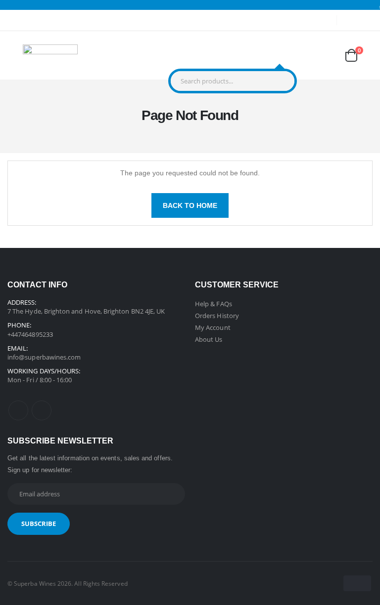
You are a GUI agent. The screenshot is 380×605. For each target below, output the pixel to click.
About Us (209, 339)
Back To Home (190, 205)
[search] (284, 81)
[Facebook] (18, 410)
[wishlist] (327, 54)
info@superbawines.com (44, 357)
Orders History (217, 315)
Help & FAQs (213, 303)
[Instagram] (41, 410)
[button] (279, 57)
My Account (213, 327)
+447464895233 (30, 334)
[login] (303, 54)
